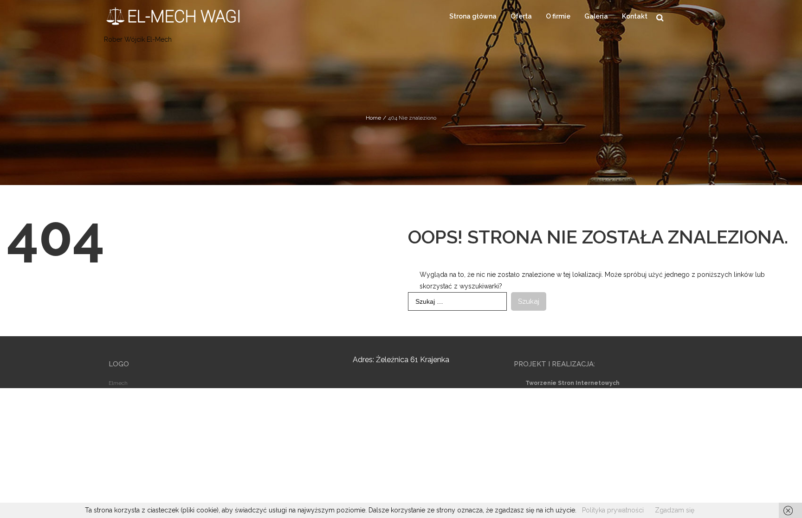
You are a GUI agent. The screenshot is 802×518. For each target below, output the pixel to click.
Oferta (521, 16)
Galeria (596, 16)
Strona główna (473, 16)
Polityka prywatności (613, 510)
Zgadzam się (674, 510)
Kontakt (634, 16)
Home (373, 118)
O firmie (558, 16)
